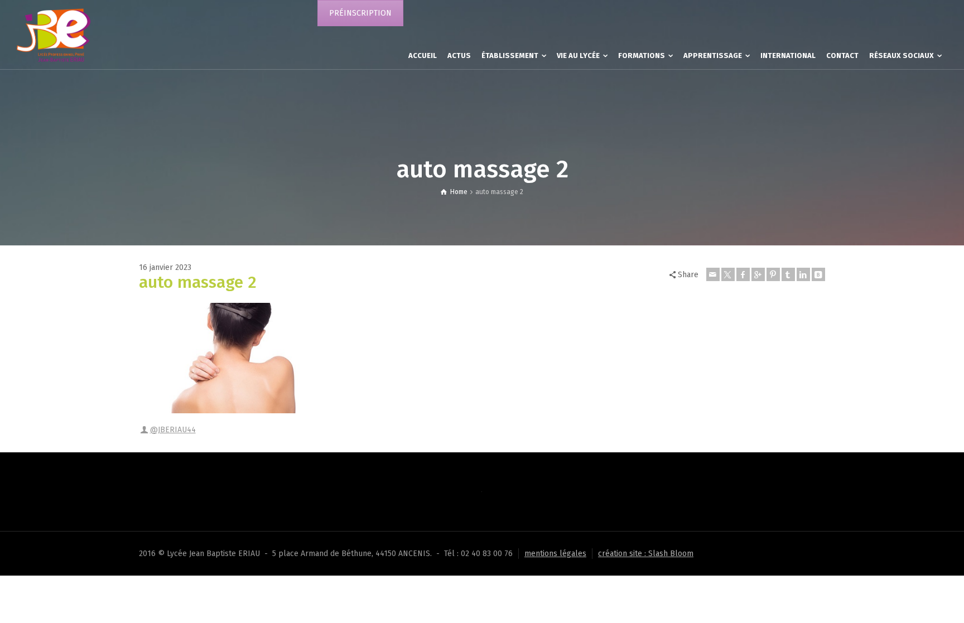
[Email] (713, 274)
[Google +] (758, 274)
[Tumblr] (788, 274)
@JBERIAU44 (173, 429)
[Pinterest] (773, 274)
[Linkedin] (803, 274)
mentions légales (555, 553)
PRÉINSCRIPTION (360, 13)
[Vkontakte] (818, 274)
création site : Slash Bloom (645, 553)
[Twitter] (728, 274)
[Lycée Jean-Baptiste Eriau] (53, 34)
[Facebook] (743, 274)
